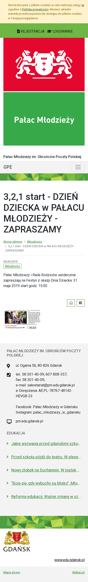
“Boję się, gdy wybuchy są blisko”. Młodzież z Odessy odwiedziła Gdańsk (46, 483)
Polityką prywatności (35, 9)
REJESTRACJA (32, 31)
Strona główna (12, 241)
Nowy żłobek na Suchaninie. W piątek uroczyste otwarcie (46, 470)
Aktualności (34, 241)
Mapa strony (11, 572)
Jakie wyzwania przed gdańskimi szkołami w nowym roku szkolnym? (46, 443)
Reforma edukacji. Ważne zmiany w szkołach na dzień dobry (46, 496)
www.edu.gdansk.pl (69, 560)
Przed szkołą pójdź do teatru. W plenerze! (46, 457)
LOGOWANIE (62, 31)
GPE (8, 167)
